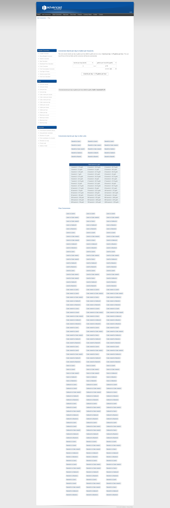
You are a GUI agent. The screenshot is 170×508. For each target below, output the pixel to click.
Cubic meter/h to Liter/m (93, 327)
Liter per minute (44, 87)
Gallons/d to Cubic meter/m (114, 426)
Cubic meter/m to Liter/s (72, 308)
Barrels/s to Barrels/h (92, 456)
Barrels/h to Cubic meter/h (73, 487)
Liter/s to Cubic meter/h (113, 217)
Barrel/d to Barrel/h (109, 156)
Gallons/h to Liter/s (71, 403)
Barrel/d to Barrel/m (93, 156)
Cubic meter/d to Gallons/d (93, 358)
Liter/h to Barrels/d (111, 267)
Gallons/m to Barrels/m (72, 399)
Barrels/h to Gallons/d (112, 491)
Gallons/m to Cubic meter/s (94, 388)
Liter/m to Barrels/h (91, 248)
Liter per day (43, 92)
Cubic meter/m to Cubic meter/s (95, 312)
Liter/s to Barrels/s (111, 225)
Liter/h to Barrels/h (91, 267)
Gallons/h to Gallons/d (92, 415)
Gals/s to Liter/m (91, 365)
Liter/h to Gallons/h (71, 263)
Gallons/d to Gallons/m (72, 434)
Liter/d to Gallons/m (112, 278)
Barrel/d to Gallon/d (110, 152)
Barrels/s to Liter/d (71, 445)
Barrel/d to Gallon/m (77, 152)
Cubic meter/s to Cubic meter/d (74, 297)
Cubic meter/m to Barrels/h (93, 324)
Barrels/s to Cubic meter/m (114, 445)
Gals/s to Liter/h (111, 365)
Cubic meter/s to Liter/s (72, 289)
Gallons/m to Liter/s (71, 384)
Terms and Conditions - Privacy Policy (124, 506)
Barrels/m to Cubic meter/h (73, 468)
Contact (101, 14)
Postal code (43, 143)
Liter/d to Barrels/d (111, 286)
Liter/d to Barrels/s (111, 282)
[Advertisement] (85, 34)
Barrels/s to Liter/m (91, 441)
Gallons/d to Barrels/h (92, 437)
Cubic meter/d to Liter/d (72, 350)
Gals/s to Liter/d (70, 369)
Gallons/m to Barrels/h (92, 399)
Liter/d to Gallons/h (71, 282)
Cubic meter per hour (45, 99)
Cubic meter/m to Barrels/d (114, 324)
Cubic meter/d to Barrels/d (113, 361)
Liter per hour (43, 89)
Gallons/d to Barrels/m (72, 437)
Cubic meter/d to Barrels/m (73, 361)
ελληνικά (130, 16)
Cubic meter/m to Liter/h (113, 308)
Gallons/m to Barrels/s (112, 396)
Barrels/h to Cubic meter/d (93, 487)
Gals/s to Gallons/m (112, 373)
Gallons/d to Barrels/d (112, 437)
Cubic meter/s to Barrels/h (93, 305)
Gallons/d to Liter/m (92, 422)
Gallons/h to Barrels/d (112, 418)
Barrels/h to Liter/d (71, 483)
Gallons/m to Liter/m (92, 384)
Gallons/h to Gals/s (112, 411)
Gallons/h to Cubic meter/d (93, 411)
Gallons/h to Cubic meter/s (93, 407)
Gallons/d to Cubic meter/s (93, 426)
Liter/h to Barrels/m (71, 267)
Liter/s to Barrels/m (71, 229)
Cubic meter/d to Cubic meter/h (74, 354)
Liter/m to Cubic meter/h (113, 236)
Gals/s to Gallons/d (92, 377)
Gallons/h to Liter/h (111, 403)
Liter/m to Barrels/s (112, 244)
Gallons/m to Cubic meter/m (114, 388)
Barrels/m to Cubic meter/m (114, 464)
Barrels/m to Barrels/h (92, 475)
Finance (80, 14)
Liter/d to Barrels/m (71, 286)
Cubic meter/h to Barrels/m (73, 342)
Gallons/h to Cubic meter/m (114, 407)
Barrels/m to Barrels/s (72, 475)
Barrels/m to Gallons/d (112, 472)
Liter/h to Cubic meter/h (113, 255)
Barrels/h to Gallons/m (72, 491)
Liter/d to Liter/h (111, 270)
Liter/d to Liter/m (91, 270)
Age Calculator (43, 61)
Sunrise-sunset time (45, 74)
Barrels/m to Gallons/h (92, 472)
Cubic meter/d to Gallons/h (73, 358)
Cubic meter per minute (46, 97)
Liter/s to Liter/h (91, 213)
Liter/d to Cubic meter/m (93, 274)
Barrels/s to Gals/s (111, 449)
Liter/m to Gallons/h (71, 244)
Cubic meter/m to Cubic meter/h (115, 312)
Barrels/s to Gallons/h (92, 453)
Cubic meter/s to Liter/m (93, 289)
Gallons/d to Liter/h (111, 422)
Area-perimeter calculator (46, 133)
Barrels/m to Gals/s (112, 468)
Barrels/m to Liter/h (112, 460)
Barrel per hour (43, 120)
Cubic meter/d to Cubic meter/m (115, 350)
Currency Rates (88, 14)
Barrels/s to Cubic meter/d (93, 449)
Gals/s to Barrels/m (71, 380)
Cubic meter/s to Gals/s (93, 297)
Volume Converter (44, 58)
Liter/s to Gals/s (91, 221)
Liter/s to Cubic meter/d (72, 221)
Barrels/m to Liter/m (92, 460)
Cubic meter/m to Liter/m (93, 308)
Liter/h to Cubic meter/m (93, 255)
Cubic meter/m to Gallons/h (73, 320)
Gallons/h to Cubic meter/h (73, 411)
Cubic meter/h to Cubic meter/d (74, 335)
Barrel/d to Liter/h (109, 141)
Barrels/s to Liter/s (71, 441)
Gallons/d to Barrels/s (112, 434)
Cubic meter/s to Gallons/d (93, 301)
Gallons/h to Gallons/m (72, 415)
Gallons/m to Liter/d (71, 388)
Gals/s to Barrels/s (111, 377)
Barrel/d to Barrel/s (76, 156)
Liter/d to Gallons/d (91, 282)
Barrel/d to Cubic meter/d (94, 149)
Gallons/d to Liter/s (71, 422)
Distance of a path (44, 135)
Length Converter (44, 53)
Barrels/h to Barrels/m (92, 494)
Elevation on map (44, 140)
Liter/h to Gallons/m (112, 259)
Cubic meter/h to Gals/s (93, 335)
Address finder (43, 145)
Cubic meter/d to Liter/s (72, 346)
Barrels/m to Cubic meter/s (93, 464)
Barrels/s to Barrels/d (112, 456)
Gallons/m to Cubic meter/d (94, 392)
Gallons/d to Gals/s (112, 430)
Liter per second (44, 84)
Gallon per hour (44, 110)
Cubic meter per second (46, 94)
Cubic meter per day (45, 102)
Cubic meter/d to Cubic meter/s (95, 350)
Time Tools (73, 14)
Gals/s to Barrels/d (111, 380)
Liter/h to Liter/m (91, 251)
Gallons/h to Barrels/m (72, 418)
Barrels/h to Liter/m (91, 479)
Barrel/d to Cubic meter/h (78, 149)
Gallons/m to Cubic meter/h (73, 392)
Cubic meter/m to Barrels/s (114, 320)
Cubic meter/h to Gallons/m (114, 335)
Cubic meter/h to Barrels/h (93, 342)
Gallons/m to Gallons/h (72, 396)
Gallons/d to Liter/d (71, 426)
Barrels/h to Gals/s (111, 487)
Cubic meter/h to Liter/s (72, 327)
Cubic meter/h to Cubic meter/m (115, 331)
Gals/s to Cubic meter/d (93, 373)
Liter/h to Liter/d (111, 251)
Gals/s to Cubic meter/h (72, 373)
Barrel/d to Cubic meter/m (111, 145)
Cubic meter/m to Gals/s (93, 316)
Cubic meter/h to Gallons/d (93, 339)
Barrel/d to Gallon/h (93, 152)
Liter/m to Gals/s (91, 240)
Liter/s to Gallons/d (91, 225)
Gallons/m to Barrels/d (112, 399)
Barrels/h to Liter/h (111, 479)
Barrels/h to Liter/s (71, 479)
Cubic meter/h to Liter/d (72, 331)
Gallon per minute (44, 107)
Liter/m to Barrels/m (71, 248)
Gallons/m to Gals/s (112, 392)
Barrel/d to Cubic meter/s (94, 145)
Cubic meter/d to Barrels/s (113, 358)
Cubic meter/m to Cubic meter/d (74, 316)
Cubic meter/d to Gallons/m (114, 354)
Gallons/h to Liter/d (71, 407)
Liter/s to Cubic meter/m (93, 217)
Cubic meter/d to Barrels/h (93, 361)
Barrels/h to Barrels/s (71, 494)
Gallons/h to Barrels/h (92, 418)
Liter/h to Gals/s (91, 259)
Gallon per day (43, 112)
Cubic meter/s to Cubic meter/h (115, 293)
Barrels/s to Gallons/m (72, 453)
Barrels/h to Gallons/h (92, 491)
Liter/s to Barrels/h (91, 229)
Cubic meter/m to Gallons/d (94, 320)
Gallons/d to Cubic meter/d (93, 430)
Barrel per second (44, 115)
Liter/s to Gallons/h (71, 225)
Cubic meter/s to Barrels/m (73, 305)
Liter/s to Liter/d (111, 213)
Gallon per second (44, 104)
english (130, 12)
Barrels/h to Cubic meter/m (114, 483)
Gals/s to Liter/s (70, 365)
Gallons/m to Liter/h (112, 384)
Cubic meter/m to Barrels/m (73, 324)
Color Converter (44, 66)
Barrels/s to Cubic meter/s (93, 445)
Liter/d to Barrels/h (91, 286)
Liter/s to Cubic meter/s (72, 217)
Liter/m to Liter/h (91, 232)
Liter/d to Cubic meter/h (113, 274)
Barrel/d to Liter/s (76, 141)
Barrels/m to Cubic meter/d (93, 468)
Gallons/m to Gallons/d (92, 396)
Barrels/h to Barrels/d (112, 494)
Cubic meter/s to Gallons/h (73, 301)
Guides (95, 14)
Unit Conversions (46, 14)
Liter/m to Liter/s (70, 232)
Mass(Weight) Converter (46, 56)
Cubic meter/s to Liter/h (113, 289)
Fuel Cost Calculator (45, 76)
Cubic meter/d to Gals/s (93, 354)
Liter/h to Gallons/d (91, 263)
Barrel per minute (44, 117)
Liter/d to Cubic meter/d (72, 278)
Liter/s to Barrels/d (111, 229)
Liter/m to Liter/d (111, 232)
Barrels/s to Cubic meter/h (73, 449)
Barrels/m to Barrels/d (112, 475)
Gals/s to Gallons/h (71, 377)
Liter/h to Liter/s (70, 251)
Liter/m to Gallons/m (112, 240)
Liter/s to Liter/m (70, 213)
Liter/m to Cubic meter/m (93, 236)
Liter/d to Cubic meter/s (72, 274)
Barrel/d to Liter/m (92, 141)
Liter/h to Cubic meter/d (72, 259)
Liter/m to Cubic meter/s (72, 236)
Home (38, 14)
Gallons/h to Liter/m (92, 403)
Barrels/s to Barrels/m (72, 456)
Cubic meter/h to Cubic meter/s (95, 331)
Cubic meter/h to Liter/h (113, 327)
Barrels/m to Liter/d (71, 464)
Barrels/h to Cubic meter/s (93, 483)
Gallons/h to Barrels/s (112, 415)
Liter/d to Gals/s (91, 278)
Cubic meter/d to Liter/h (113, 346)
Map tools (65, 14)
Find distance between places (47, 130)
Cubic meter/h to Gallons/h (73, 339)
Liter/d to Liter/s (70, 270)
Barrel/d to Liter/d (76, 145)
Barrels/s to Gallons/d (112, 453)
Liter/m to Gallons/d (92, 244)
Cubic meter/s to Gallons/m (114, 297)
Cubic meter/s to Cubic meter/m (95, 293)
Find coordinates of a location (47, 138)
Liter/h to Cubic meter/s (72, 255)
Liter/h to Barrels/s (111, 263)
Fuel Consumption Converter (47, 69)
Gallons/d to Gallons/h (92, 434)
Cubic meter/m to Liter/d (72, 312)
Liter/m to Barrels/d (112, 248)
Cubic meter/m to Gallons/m (114, 316)
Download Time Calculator (46, 63)
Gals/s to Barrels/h (91, 380)
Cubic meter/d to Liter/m (93, 346)
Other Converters (57, 14)
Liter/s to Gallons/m (112, 221)
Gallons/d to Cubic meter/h (73, 430)
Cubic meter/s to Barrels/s (113, 301)
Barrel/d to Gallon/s (110, 149)
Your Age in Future (44, 71)
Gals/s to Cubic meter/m (113, 369)
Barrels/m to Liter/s (71, 460)
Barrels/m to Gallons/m (72, 472)
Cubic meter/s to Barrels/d (113, 305)
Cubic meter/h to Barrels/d (113, 342)
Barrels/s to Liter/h (111, 441)
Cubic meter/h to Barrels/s (113, 339)
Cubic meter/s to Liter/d (72, 293)
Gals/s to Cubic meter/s (93, 369)
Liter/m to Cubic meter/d (72, 240)
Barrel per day (43, 122)
